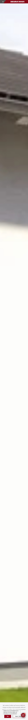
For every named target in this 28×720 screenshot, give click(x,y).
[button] (3, 1)
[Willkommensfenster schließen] (20, 709)
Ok (8, 716)
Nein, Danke (19, 716)
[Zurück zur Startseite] (17, 1)
